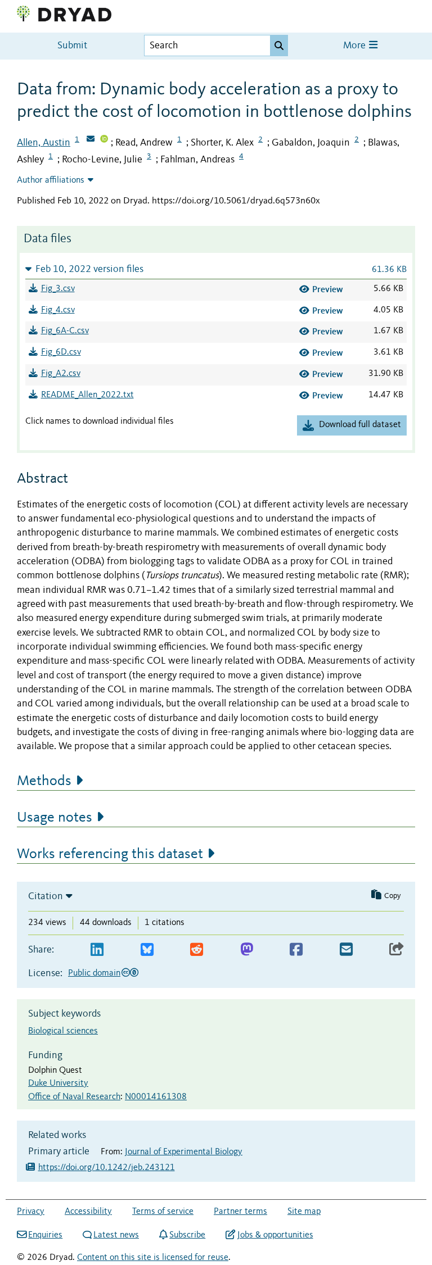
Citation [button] (45, 896)
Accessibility (88, 1211)
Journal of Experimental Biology (183, 1152)
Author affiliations (50, 180)
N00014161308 (156, 1096)
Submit (72, 46)
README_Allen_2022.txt (87, 395)
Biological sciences (63, 1031)
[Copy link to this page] (396, 950)
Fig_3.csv (58, 288)
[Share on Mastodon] (246, 950)
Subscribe (187, 1235)
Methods (44, 781)
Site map (304, 1211)
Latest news (116, 1235)
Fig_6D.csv (61, 352)
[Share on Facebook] (296, 950)
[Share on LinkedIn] (97, 950)
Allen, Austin (43, 143)
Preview (327, 289)
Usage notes (54, 817)
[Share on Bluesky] (147, 950)
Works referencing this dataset (110, 854)
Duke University (58, 1083)
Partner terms (240, 1211)
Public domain (94, 973)
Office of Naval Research (74, 1096)
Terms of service (163, 1211)
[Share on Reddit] (196, 950)
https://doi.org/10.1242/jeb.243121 (106, 1167)
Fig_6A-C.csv (65, 331)
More (355, 46)
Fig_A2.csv (60, 373)
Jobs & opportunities (275, 1235)
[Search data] (279, 45)
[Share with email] (346, 950)
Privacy (30, 1211)
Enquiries (45, 1235)
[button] (216, 269)
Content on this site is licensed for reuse (152, 1257)
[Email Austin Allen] (90, 140)
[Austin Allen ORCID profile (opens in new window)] (104, 140)
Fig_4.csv (58, 310)
